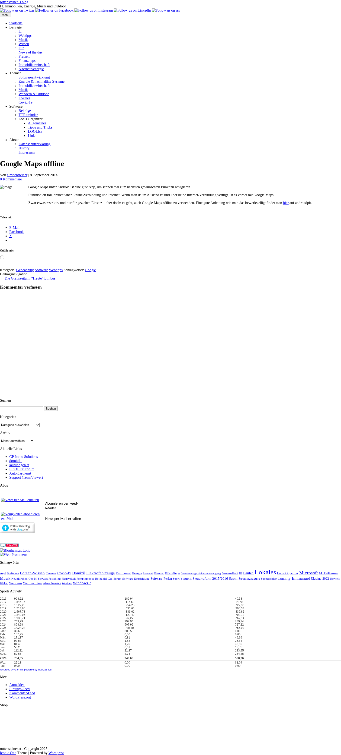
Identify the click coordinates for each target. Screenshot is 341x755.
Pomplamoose (85, 578)
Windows (67, 583)
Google (90, 270)
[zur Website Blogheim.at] (15, 550)
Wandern (15, 583)
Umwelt (335, 578)
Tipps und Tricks (40, 127)
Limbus (52, 278)
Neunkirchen (19, 578)
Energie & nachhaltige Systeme (41, 81)
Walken (4, 583)
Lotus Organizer (287, 573)
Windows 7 (82, 583)
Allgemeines (37, 123)
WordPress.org (20, 697)
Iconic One (8, 753)
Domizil (78, 573)
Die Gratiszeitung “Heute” (21, 278)
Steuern (186, 578)
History (24, 148)
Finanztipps (27, 61)
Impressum (27, 152)
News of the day (31, 52)
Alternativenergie (31, 69)
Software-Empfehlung (136, 578)
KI (240, 573)
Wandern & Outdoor (34, 94)
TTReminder (28, 115)
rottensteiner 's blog (14, 2)
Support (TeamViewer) (26, 477)
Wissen (24, 44)
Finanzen (159, 573)
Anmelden (17, 685)
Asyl (3, 573)
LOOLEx (35, 131)
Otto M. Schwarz (38, 578)
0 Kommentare (11, 179)
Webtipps (25, 36)
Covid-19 (25, 102)
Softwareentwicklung (34, 77)
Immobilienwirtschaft (34, 65)
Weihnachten (32, 583)
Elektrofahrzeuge (100, 573)
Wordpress (56, 753)
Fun (21, 48)
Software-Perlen (161, 578)
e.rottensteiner (17, 175)
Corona (51, 573)
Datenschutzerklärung (35, 144)
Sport (176, 578)
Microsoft (308, 572)
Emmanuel (123, 573)
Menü (5, 15)
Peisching (54, 578)
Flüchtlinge (172, 573)
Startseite (16, 23)
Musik (23, 40)
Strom (233, 578)
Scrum (117, 578)
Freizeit (24, 56)
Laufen (248, 573)
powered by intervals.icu (37, 669)
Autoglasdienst (20, 473)
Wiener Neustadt (52, 583)
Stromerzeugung (249, 578)
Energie (137, 573)
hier (286, 203)
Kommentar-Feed (22, 693)
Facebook (148, 573)
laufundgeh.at (19, 465)
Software (41, 270)
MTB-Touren (328, 573)
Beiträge (25, 111)
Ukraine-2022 (320, 578)
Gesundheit (230, 573)
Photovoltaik (69, 578)
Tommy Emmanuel (294, 578)
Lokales (24, 98)
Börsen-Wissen (32, 573)
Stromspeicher (269, 578)
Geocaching (25, 270)
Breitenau (13, 573)
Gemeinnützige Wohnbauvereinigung (201, 573)
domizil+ (15, 461)
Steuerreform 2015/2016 (210, 578)
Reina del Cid (104, 578)
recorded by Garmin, (11, 669)
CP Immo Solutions (23, 457)
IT (20, 31)
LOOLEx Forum (21, 469)
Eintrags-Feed (19, 689)
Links (32, 136)
